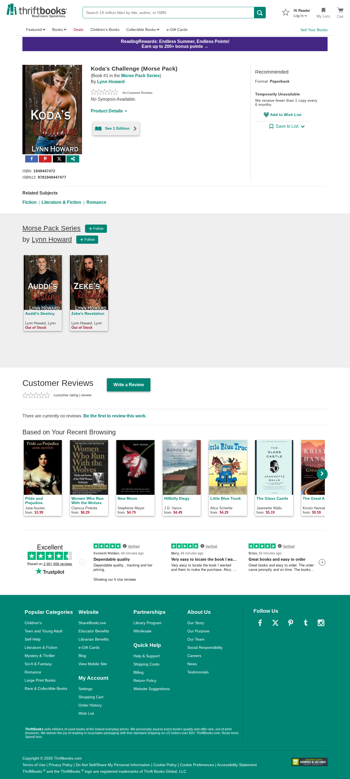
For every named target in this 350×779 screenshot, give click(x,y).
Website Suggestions (151, 689)
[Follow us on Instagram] (321, 622)
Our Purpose (198, 631)
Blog (82, 655)
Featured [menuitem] (34, 29)
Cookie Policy (165, 765)
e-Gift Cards (89, 647)
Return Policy (144, 680)
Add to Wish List (285, 114)
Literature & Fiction (61, 202)
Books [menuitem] (57, 29)
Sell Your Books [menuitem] (314, 30)
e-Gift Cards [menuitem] (177, 29)
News (192, 664)
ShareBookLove (92, 623)
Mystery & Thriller (40, 655)
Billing (138, 672)
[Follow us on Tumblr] (305, 622)
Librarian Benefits (93, 639)
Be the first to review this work (114, 416)
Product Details (107, 111)
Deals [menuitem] (78, 29)
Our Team (196, 639)
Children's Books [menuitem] (105, 29)
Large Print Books (40, 680)
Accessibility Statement (237, 765)
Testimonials (198, 672)
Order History (90, 705)
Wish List (86, 713)
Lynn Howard (111, 81)
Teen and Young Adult (43, 631)
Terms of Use (33, 765)
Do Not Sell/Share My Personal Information (113, 765)
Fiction (29, 202)
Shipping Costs (146, 664)
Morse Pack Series (140, 75)
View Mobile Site (92, 664)
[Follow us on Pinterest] (290, 622)
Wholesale (142, 631)
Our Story (195, 623)
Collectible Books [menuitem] (141, 29)
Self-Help (32, 639)
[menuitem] (302, 11)
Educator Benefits (93, 631)
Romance (96, 202)
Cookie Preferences (197, 765)
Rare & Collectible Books (46, 688)
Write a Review (128, 384)
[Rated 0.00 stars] (104, 92)
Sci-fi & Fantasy (38, 664)
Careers (194, 655)
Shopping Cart (90, 697)
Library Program (147, 623)
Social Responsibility (205, 647)
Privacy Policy (60, 765)
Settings (85, 689)
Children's (33, 623)
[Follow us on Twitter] (275, 622)
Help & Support (146, 656)
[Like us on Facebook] (260, 622)
